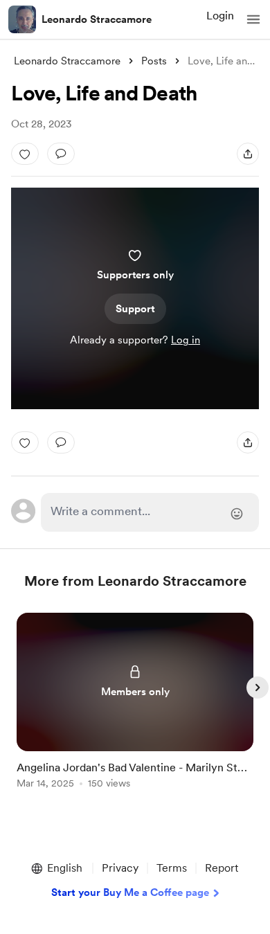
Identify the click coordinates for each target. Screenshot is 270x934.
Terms (171, 867)
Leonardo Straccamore (97, 19)
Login (220, 15)
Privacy (120, 867)
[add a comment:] (61, 154)
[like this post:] (25, 154)
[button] (253, 19)
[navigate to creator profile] (22, 19)
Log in (185, 340)
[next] (257, 687)
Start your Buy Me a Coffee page (130, 892)
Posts (154, 61)
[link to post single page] (135, 703)
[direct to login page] (149, 512)
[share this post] (248, 154)
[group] (135, 709)
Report (221, 867)
